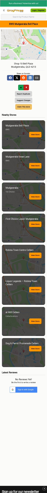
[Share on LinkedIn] (30, 78)
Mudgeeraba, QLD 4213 (23, 66)
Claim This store (23, 107)
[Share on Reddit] (23, 78)
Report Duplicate (23, 94)
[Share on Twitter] (17, 78)
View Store (35, 134)
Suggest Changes (23, 100)
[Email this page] (36, 78)
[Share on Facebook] (10, 78)
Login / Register (38, 10)
